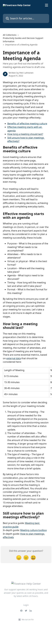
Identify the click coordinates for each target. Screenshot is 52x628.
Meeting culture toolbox (33, 530)
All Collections (9, 35)
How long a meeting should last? (25, 134)
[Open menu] (46, 5)
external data (13, 358)
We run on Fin (28, 619)
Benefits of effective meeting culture (27, 123)
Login (26, 605)
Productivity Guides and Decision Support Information (23, 40)
